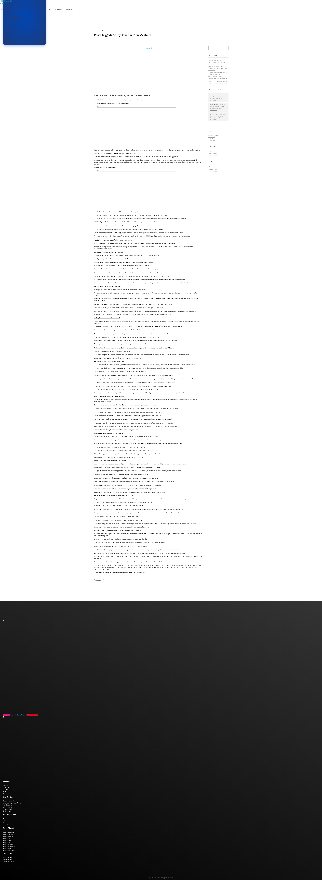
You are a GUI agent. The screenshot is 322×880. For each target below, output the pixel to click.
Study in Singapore (9, 846)
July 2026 (210, 131)
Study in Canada (8, 834)
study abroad (131, 100)
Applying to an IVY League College (217, 78)
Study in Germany (8, 850)
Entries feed (211, 168)
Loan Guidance (7, 807)
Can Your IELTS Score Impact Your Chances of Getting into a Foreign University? (217, 68)
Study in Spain (7, 848)
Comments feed (212, 169)
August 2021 (211, 140)
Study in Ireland (8, 836)
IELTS (4, 818)
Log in (210, 166)
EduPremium (7, 811)
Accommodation (8, 809)
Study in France (8, 844)
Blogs (4, 791)
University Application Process (12, 803)
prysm (211, 95)
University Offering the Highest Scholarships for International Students (217, 62)
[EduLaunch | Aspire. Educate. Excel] (8, 4)
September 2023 (213, 135)
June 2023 (211, 138)
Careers (5, 789)
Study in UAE (7, 840)
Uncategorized (141, 100)
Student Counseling (9, 801)
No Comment (117, 100)
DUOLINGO (6, 825)
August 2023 (211, 137)
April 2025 (211, 133)
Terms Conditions (8, 862)
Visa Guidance (7, 805)
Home (96, 30)
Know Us (5, 785)
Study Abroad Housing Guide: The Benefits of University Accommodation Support (217, 74)
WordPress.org (212, 171)
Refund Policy (7, 858)
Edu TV (5, 793)
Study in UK (6, 838)
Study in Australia (8, 832)
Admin (109, 100)
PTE (4, 823)
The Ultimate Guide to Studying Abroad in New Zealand (122, 95)
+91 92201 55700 (19, 18)
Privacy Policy (7, 860)
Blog (125, 100)
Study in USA (7, 842)
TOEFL (5, 821)
